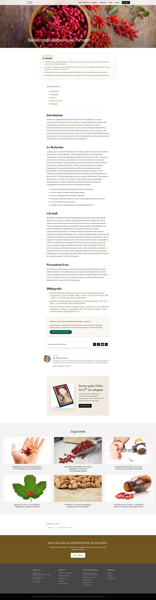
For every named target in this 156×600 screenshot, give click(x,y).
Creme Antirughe (64, 575)
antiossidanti (56, 248)
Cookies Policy (87, 582)
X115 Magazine (36, 581)
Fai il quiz (126, 2)
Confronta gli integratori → (61, 332)
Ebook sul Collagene (90, 577)
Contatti (61, 581)
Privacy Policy (87, 580)
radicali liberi (102, 251)
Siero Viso (62, 578)
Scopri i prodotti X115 (84, 2)
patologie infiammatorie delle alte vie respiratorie (75, 125)
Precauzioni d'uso (56, 100)
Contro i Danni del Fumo (65, 527)
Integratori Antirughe (66, 573)
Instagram (109, 575)
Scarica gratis (85, 405)
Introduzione (54, 91)
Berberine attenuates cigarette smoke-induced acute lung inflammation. (74, 301)
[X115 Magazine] (29, 2)
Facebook (109, 573)
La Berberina (54, 94)
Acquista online (111, 578)
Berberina (52, 152)
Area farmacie (63, 583)
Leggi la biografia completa (62, 365)
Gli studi (52, 97)
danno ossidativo (96, 130)
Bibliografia (54, 104)
